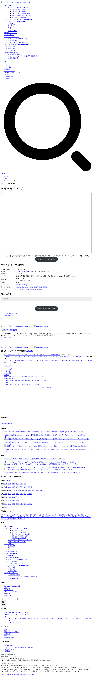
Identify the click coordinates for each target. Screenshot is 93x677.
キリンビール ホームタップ (17, 42)
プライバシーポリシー (11, 592)
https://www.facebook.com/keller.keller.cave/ (29, 289)
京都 (13, 494)
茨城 (5, 487)
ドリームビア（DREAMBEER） (18, 39)
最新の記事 (8, 315)
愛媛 (13, 500)
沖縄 (5, 507)
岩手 (9, 484)
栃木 (9, 487)
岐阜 (33, 490)
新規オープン (12, 31)
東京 (25, 487)
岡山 (13, 497)
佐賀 (9, 504)
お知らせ (11, 27)
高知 (17, 500)
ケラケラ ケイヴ (9, 371)
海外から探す (12, 48)
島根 (9, 497)
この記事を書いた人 (10, 313)
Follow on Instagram (8, 423)
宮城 (13, 484)
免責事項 (7, 593)
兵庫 (21, 494)
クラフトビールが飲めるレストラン (18, 517)
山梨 (25, 490)
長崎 (13, 504)
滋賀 (9, 494)
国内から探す (12, 46)
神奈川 (29, 487)
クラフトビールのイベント (51, 515)
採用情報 (7, 651)
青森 (5, 484)
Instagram (3, 337)
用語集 (6, 74)
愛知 (41, 490)
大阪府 (18, 271)
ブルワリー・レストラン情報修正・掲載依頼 (22, 56)
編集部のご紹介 (9, 637)
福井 (21, 490)
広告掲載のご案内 (14, 54)
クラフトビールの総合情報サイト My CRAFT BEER (19, 674)
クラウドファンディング (12, 73)
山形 (21, 484)
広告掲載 (7, 78)
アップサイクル (77, 517)
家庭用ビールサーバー (53, 517)
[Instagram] (41, 326)
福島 (25, 484)
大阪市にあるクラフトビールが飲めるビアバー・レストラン (24, 377)
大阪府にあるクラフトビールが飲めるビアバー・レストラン (24, 384)
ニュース (7, 63)
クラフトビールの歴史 (35, 515)
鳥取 (5, 497)
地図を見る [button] (5, 299)
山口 (21, 497)
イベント (11, 29)
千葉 (21, 487)
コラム (6, 61)
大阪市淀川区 (8, 378)
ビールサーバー (9, 71)
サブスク (7, 69)
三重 (5, 494)
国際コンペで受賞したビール (21, 15)
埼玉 (17, 487)
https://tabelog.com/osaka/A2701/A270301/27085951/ (31, 287)
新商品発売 (11, 25)
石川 (17, 490)
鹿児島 (29, 504)
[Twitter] (9, 326)
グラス (23, 519)
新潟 (9, 490)
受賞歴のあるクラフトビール (69, 515)
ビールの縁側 (12, 40)
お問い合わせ (8, 76)
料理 (13, 519)
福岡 (5, 504)
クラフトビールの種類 (19, 11)
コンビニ (18, 519)
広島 (17, 497)
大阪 (17, 494)
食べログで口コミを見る (46, 259)
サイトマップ (8, 595)
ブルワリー (8, 65)
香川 (9, 500)
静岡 (37, 490)
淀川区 (27, 271)
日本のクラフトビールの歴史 (21, 13)
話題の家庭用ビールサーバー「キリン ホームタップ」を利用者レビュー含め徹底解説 (32, 355)
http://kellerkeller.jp (21, 285)
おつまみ (9, 519)
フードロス (86, 517)
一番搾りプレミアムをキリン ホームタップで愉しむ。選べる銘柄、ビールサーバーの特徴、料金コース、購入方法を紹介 (43, 356)
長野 (29, 490)
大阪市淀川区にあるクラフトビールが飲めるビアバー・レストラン (26, 380)
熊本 (17, 504)
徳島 (5, 500)
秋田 (17, 484)
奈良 (25, 494)
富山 (13, 490)
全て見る (29, 351)
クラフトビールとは (18, 9)
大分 (21, 504)
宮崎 (25, 504)
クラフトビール (9, 369)
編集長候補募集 (13, 58)
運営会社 (7, 588)
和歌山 (29, 494)
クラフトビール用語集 (19, 17)
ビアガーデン (12, 50)
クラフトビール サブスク (38, 517)
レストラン (8, 67)
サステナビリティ (66, 517)
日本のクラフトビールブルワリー (15, 614)
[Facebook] (25, 326)
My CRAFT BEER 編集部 (9, 330)
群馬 (13, 487)
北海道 (7, 480)
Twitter (10, 337)
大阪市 (22, 271)
